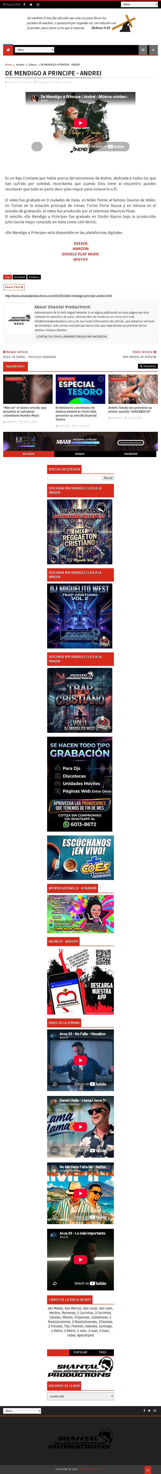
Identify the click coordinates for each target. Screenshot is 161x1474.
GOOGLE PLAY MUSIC (80, 254)
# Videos (34, 277)
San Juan (105, 1308)
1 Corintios (85, 1313)
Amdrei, (58, 82)
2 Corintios (103, 1313)
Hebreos (91, 1326)
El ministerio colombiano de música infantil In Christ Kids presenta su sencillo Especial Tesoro (76, 413)
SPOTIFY (80, 259)
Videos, (67, 82)
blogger (28, 454)
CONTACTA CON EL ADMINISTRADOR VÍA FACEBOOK (72, 336)
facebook (130, 454)
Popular (80, 1352)
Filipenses (82, 1317)
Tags (103, 1352)
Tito (67, 1326)
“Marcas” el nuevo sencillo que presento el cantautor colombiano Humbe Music (24, 412)
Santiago (105, 1326)
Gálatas (55, 1317)
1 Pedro (56, 1331)
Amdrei (20, 64)
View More (149, 366)
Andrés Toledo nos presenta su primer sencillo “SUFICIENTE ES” (130, 409)
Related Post (15, 366)
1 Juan (82, 1331)
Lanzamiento (14, 378)
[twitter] (31, 4)
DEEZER (80, 243)
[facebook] (24, 4)
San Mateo (55, 1308)
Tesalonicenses (59, 1322)
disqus (79, 454)
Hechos (54, 1313)
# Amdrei (19, 277)
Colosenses (99, 1317)
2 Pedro (69, 1331)
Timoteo (106, 1322)
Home (8, 64)
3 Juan (104, 1331)
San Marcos (73, 1308)
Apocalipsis (85, 1335)
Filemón (77, 1326)
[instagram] (38, 4)
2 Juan (93, 1331)
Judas (71, 1335)
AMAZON (81, 248)
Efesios (67, 1317)
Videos (33, 64)
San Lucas (90, 1308)
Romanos (69, 1313)
